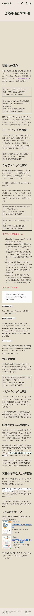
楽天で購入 (18, 94)
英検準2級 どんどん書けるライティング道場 (22, 541)
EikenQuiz (7, 3)
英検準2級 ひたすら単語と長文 (22, 526)
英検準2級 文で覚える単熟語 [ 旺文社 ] (16, 154)
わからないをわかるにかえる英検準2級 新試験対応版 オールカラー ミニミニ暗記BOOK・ (16, 103)
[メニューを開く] (18, 3)
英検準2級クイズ (23, 78)
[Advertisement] (17, 44)
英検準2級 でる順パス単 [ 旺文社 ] (14, 89)
